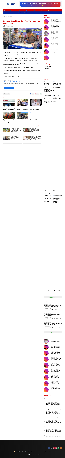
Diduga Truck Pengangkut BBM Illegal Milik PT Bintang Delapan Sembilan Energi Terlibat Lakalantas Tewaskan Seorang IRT (9, 108)
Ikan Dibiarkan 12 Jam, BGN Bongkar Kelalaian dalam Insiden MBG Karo (56, 353)
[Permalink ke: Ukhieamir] (4, 26)
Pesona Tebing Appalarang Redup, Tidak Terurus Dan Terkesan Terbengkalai (48, 292)
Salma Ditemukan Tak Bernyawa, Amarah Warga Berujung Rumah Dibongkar (56, 57)
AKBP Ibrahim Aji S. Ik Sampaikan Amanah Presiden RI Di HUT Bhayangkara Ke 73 (53, 417)
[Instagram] (56, 448)
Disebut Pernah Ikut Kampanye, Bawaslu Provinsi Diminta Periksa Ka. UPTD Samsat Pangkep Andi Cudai (56, 383)
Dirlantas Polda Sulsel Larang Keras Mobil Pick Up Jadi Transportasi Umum (52, 328)
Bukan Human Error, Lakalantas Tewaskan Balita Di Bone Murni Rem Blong (53, 324)
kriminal (46, 70)
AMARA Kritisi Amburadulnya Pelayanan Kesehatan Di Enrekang (53, 408)
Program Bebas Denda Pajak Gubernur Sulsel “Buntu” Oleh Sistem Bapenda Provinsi (56, 359)
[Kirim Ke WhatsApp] (41, 94)
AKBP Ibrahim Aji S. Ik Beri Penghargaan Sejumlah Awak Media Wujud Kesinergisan (54, 422)
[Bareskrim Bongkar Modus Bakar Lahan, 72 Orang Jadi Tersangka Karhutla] (9, 115)
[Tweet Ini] (33, 94)
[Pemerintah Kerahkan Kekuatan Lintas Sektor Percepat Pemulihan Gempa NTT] (46, 347)
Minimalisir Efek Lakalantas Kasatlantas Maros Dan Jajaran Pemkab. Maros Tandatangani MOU (53, 413)
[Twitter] (51, 448)
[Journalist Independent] (10, 4)
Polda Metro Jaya (48, 75)
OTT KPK (46, 72)
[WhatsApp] (58, 448)
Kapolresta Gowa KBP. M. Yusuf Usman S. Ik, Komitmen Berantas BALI (52, 319)
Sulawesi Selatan (48, 66)
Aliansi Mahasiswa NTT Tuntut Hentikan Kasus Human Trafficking (53, 435)
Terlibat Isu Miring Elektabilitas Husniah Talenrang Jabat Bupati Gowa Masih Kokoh (35, 108)
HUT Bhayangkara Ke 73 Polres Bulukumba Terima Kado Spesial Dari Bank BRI (53, 426)
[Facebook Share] (30, 94)
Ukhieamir (7, 25)
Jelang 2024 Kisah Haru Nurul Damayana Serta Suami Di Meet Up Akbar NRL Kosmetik (57, 292)
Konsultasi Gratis (9, 87)
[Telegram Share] (38, 94)
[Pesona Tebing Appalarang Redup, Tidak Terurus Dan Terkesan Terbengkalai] (48, 242)
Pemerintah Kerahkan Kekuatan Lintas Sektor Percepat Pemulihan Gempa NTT (56, 347)
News (9, 18)
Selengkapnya (52, 297)
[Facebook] (49, 448)
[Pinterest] (54, 448)
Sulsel (12, 18)
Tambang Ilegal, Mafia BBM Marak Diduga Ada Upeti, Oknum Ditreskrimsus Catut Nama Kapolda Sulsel (48, 192)
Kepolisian (5, 18)
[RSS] (61, 448)
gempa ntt (47, 68)
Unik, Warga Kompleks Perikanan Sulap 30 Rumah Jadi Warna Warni (57, 192)
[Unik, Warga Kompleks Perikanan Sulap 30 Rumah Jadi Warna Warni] (57, 142)
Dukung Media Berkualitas (45, 5)
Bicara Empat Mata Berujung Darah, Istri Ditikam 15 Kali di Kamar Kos (35, 121)
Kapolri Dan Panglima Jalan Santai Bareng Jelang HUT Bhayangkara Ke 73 (53, 431)
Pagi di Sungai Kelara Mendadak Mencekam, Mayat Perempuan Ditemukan (21, 121)
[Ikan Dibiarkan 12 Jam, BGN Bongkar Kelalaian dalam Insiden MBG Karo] (46, 353)
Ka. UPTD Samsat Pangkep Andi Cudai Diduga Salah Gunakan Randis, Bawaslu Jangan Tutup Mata (56, 377)
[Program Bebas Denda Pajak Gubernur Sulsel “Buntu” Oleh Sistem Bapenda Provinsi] (46, 359)
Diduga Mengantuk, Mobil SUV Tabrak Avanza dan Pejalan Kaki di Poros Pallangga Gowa (57, 92)
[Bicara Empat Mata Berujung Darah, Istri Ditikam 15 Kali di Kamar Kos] (36, 115)
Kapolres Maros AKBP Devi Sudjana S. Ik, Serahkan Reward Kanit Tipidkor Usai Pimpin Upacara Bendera (22, 108)
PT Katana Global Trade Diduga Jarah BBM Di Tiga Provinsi (52, 315)
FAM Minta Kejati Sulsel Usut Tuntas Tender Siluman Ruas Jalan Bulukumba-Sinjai (53, 399)
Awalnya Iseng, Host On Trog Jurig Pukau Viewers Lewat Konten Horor (48, 90)
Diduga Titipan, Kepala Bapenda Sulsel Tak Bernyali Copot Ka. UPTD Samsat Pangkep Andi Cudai (56, 389)
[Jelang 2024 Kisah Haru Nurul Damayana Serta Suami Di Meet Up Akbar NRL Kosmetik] (57, 242)
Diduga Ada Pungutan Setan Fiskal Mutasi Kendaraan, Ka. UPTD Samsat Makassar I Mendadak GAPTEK (55, 371)
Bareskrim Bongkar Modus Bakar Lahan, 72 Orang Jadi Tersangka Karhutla (9, 121)
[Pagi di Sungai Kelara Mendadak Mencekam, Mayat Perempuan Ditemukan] (22, 115)
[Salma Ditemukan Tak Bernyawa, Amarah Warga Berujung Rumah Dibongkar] (46, 58)
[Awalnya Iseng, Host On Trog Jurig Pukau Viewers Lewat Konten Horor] (48, 84)
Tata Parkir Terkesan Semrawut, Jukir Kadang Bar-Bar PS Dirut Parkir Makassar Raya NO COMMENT (56, 365)
